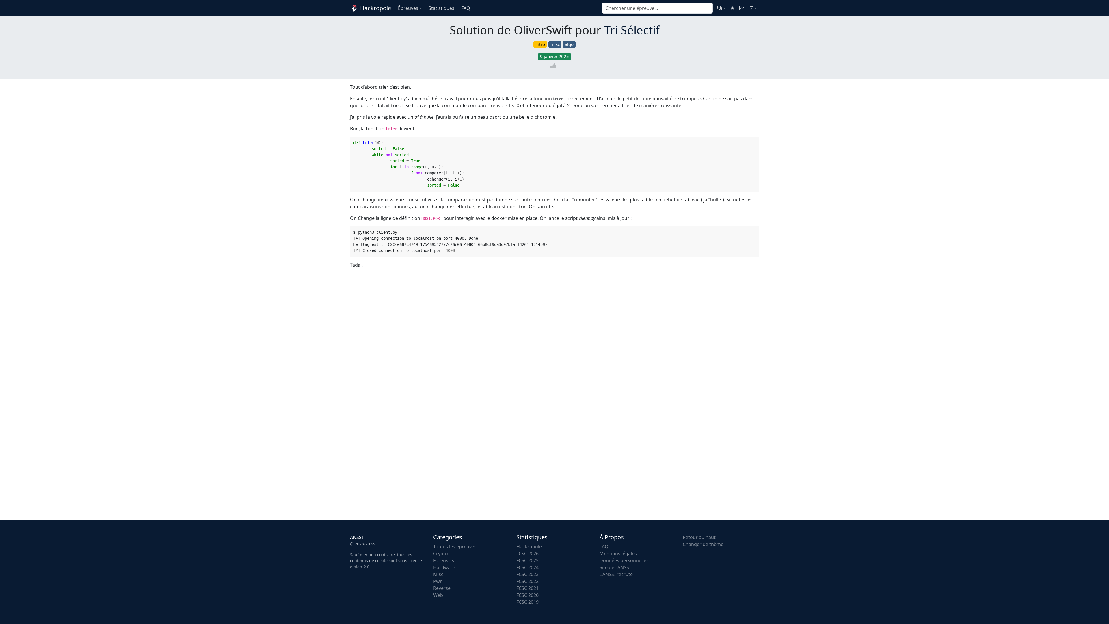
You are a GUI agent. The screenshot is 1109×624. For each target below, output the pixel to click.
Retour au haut (699, 537)
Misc (438, 574)
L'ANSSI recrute (616, 574)
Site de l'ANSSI (615, 567)
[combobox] (657, 8)
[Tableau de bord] (741, 8)
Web (438, 595)
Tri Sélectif (632, 30)
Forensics (443, 560)
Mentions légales (618, 553)
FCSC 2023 (527, 574)
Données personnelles (624, 560)
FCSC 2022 (527, 581)
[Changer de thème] (732, 8)
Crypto (440, 553)
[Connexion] (752, 8)
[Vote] (554, 66)
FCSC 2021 (527, 588)
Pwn (438, 581)
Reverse (442, 588)
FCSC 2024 (527, 567)
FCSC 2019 (527, 602)
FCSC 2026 (527, 553)
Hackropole (375, 8)
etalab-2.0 (359, 566)
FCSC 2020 (527, 595)
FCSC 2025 (527, 560)
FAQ (604, 546)
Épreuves (408, 8)
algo (569, 44)
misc (555, 44)
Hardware (444, 567)
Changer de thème (703, 544)
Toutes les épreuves (455, 546)
